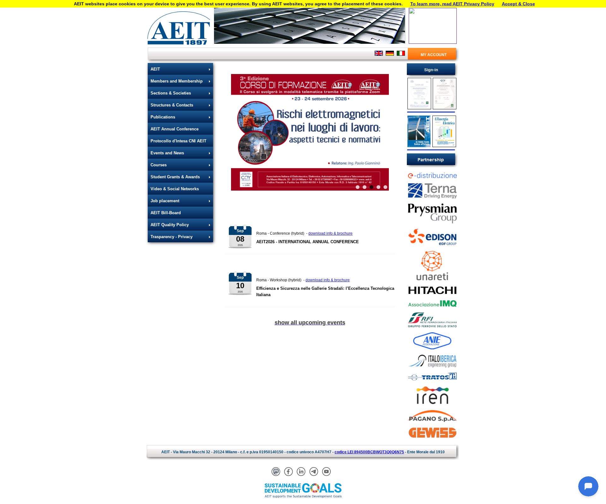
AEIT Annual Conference (175, 129)
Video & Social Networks (175, 188)
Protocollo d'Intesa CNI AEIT (178, 141)
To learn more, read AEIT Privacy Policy (452, 3)
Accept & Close (518, 3)
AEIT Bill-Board (166, 212)
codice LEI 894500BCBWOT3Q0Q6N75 (369, 452)
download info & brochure (330, 233)
